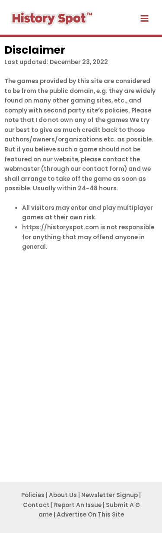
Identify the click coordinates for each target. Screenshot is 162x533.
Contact (36, 505)
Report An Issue (78, 505)
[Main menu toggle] (145, 19)
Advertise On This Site (90, 515)
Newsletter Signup (109, 495)
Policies (32, 495)
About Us (63, 495)
